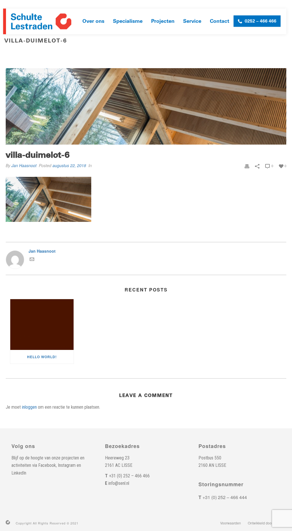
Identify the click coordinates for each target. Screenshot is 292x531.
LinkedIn (18, 473)
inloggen (29, 407)
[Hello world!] (42, 324)
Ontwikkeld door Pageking (268, 523)
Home (243, 53)
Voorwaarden (230, 523)
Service (192, 21)
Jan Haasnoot (23, 165)
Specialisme (128, 21)
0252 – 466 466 (260, 21)
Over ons (93, 21)
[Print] (247, 165)
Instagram (67, 465)
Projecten (163, 21)
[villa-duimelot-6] (146, 106)
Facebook (47, 465)
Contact (219, 21)
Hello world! (42, 356)
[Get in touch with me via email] (32, 260)
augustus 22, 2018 (69, 165)
